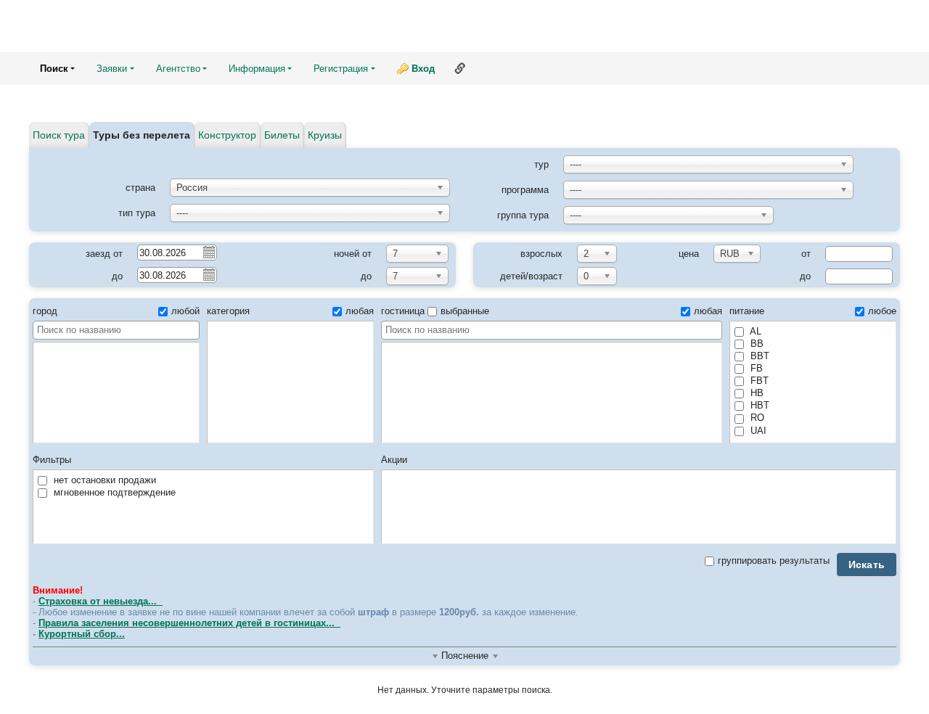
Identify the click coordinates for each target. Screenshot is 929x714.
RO (756, 417)
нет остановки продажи (103, 480)
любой (185, 310)
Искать (866, 564)
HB (756, 392)
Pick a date (208, 251)
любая (359, 310)
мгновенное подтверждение (113, 492)
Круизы (325, 135)
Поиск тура (59, 135)
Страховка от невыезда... (100, 601)
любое (882, 310)
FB (755, 368)
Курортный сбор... (81, 633)
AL (754, 331)
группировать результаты (774, 560)
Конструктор (227, 135)
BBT (758, 355)
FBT (758, 380)
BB (756, 343)
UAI (757, 430)
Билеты (282, 135)
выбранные (465, 310)
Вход (423, 68)
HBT (758, 405)
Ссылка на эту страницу (460, 68)
